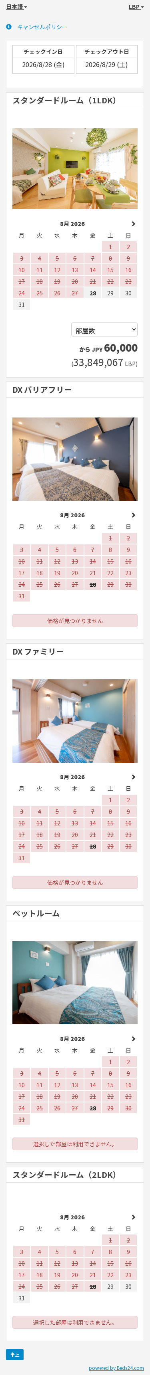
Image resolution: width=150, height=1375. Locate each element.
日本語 (15, 6)
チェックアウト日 (106, 51)
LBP (135, 6)
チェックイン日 (43, 51)
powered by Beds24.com (116, 1367)
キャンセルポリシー (42, 27)
